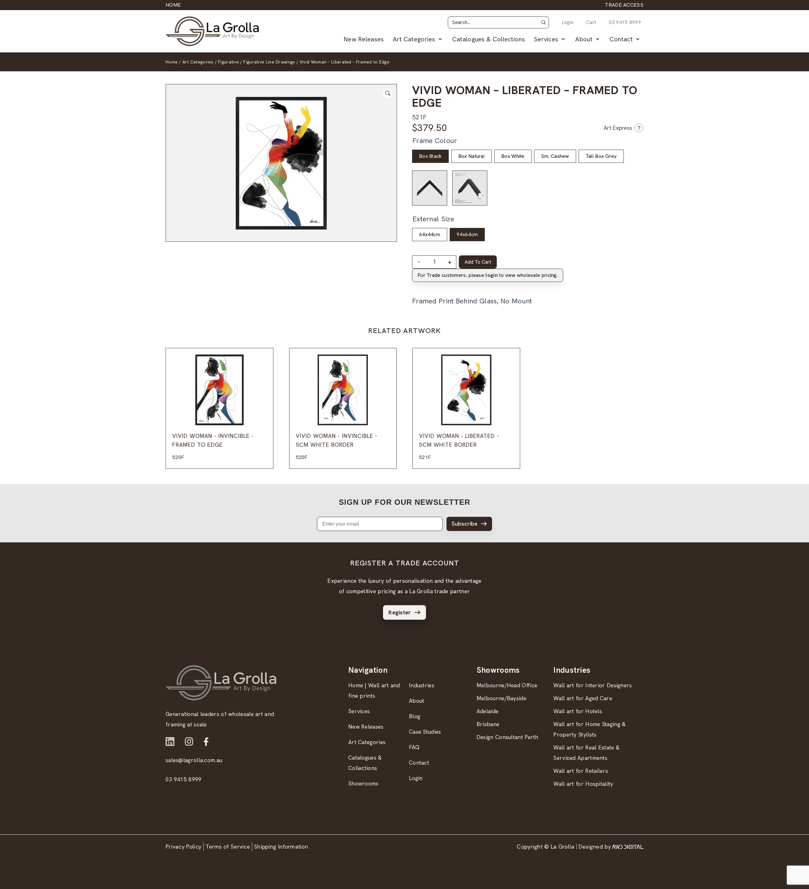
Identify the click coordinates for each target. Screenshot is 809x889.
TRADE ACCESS (624, 5)
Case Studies (425, 731)
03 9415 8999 (625, 22)
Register (399, 612)
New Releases (364, 39)
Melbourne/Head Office (507, 685)
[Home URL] (221, 682)
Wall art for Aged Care (582, 698)
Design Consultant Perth (507, 737)
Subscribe (464, 523)
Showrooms (363, 783)
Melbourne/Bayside (501, 698)
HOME (173, 5)
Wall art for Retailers (580, 770)
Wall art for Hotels (577, 711)
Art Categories (414, 39)
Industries (421, 685)
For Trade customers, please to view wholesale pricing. (487, 275)
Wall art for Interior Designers (592, 685)
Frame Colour (434, 140)
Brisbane (488, 724)
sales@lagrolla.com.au (194, 760)
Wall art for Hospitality (583, 783)
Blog (414, 716)
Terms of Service (227, 846)
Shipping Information (281, 846)
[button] (543, 22)
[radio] (430, 156)
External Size (433, 219)
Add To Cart (478, 262)
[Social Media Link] (170, 741)
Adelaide (487, 711)
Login (568, 22)
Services (546, 39)
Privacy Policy (183, 846)
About (584, 39)
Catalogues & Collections (488, 39)
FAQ (414, 747)
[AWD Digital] (627, 847)
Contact (621, 39)
